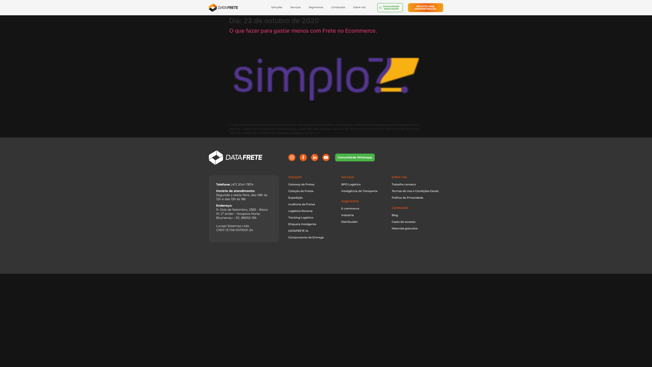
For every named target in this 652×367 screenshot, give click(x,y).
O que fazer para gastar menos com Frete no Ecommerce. (303, 30)
